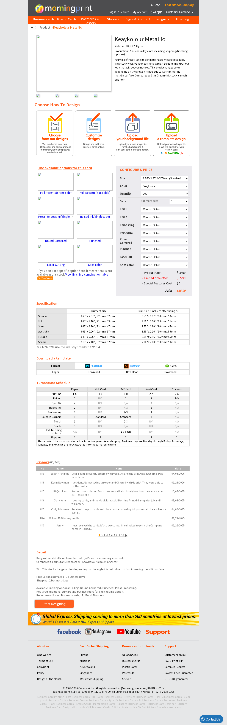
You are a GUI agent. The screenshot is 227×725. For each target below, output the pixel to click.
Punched (95, 241)
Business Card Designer (162, 703)
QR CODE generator (176, 679)
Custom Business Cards (131, 703)
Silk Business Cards (98, 707)
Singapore (86, 673)
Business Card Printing (50, 697)
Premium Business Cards (138, 697)
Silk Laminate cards (123, 707)
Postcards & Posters (90, 21)
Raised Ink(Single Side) (95, 216)
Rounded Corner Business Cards (87, 700)
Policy (40, 673)
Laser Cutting (56, 265)
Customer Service (175, 655)
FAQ (167, 661)
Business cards (43, 19)
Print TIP (177, 661)
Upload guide (159, 19)
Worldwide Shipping (91, 679)
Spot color (95, 265)
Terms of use (45, 661)
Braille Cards (83, 703)
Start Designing (54, 604)
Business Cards (131, 661)
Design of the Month (49, 679)
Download (94, 372)
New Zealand (87, 667)
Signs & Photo (136, 19)
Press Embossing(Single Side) (57, 216)
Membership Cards (104, 703)
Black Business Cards (61, 703)
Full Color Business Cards (107, 697)
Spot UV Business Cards (122, 700)
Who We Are (44, 655)
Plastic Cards (66, 19)
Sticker (126, 679)
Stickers (113, 19)
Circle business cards (169, 707)
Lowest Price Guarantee (179, 673)
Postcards (128, 673)
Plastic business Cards (169, 697)
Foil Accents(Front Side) (56, 192)
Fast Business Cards (78, 697)
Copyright (43, 667)
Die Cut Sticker (146, 707)
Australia (85, 661)
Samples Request (175, 667)
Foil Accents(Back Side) (95, 192)
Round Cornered (56, 241)
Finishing (182, 19)
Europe (84, 655)
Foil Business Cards (150, 700)
